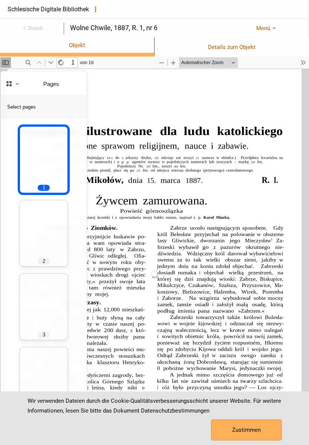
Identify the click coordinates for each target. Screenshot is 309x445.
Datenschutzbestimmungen (175, 410)
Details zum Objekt (231, 47)
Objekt (77, 45)
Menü (263, 28)
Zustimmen (246, 430)
